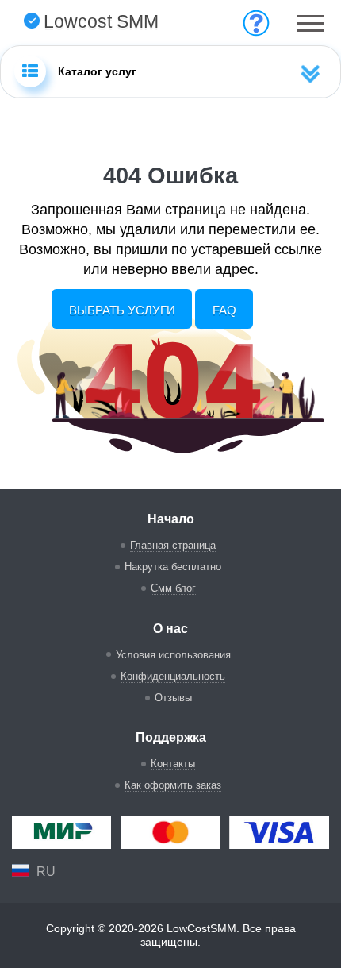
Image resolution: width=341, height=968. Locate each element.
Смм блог (173, 588)
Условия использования (173, 655)
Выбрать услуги (122, 310)
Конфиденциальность (173, 676)
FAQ (224, 310)
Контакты (173, 763)
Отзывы (173, 698)
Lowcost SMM (101, 21)
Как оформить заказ (173, 785)
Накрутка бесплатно (173, 567)
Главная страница (173, 545)
